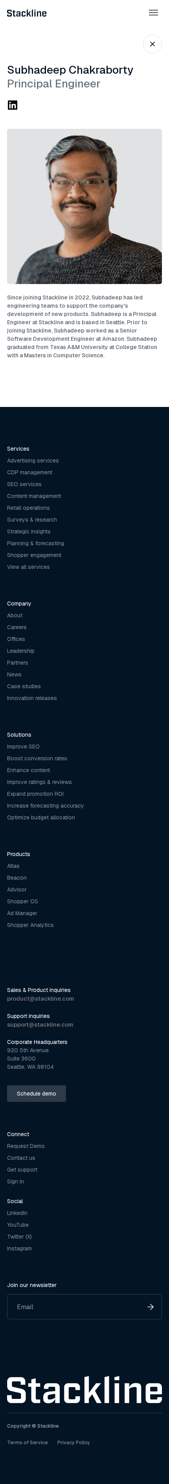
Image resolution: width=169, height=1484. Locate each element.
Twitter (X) (19, 1236)
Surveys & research (32, 519)
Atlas (13, 865)
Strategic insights (29, 531)
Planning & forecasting (35, 543)
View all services (28, 566)
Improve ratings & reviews (39, 782)
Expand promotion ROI (35, 793)
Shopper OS (22, 901)
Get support (22, 1169)
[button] (153, 12)
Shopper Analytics (30, 925)
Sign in (15, 1181)
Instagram (19, 1248)
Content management (34, 496)
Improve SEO (23, 746)
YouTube (18, 1224)
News (14, 674)
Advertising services (33, 460)
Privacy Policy (73, 1442)
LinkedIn (17, 1213)
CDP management (29, 472)
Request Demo (26, 1146)
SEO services (24, 484)
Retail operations (28, 507)
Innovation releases (32, 698)
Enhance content (28, 770)
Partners (17, 662)
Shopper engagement (34, 555)
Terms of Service (27, 1442)
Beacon (17, 877)
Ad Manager (22, 913)
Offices (16, 639)
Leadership (21, 650)
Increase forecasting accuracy (45, 805)
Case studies (24, 686)
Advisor (17, 889)
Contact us (21, 1157)
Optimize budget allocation (41, 817)
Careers (17, 627)
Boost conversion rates (37, 758)
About (14, 615)
